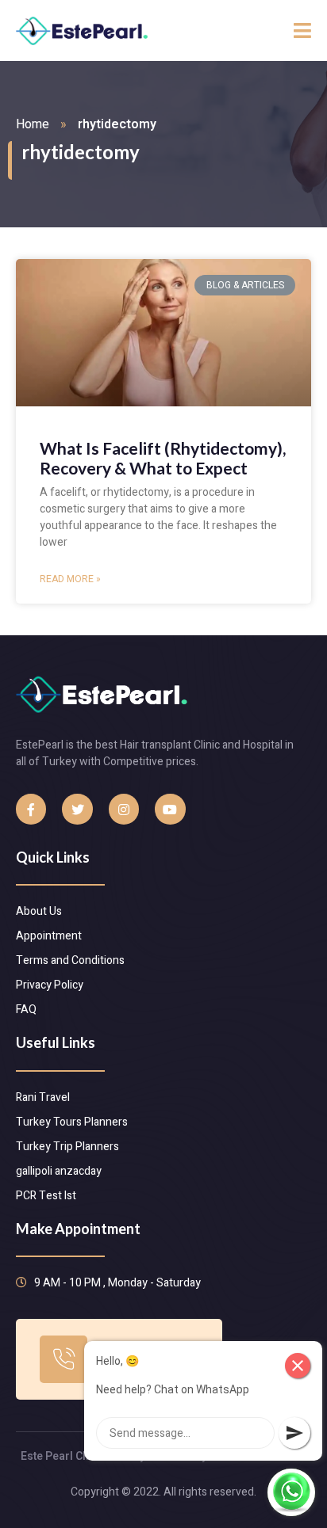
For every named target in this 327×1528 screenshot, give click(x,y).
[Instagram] (124, 809)
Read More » (70, 579)
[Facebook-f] (31, 809)
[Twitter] (77, 809)
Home (32, 124)
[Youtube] (170, 809)
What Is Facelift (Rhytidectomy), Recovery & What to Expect (163, 458)
